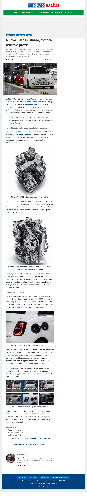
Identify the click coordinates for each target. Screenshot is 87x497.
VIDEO (56, 12)
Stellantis (34, 444)
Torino (44, 444)
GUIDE (38, 12)
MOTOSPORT (45, 12)
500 (8, 35)
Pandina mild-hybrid (34, 104)
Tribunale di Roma (52, 481)
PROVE (33, 12)
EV (19, 12)
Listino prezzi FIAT (14, 435)
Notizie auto (20, 35)
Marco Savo (11, 60)
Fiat (13, 35)
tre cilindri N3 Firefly (23, 135)
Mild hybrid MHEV (21, 444)
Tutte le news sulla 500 (16, 430)
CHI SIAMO (22, 477)
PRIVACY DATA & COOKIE (60, 477)
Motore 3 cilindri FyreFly (16, 432)
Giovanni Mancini (51, 483)
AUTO (28, 12)
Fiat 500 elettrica (15, 99)
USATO (61, 12)
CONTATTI (33, 477)
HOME (16, 12)
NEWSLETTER (45, 477)
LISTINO (67, 12)
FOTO (51, 12)
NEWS (23, 12)
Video (29, 35)
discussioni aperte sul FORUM (38, 438)
